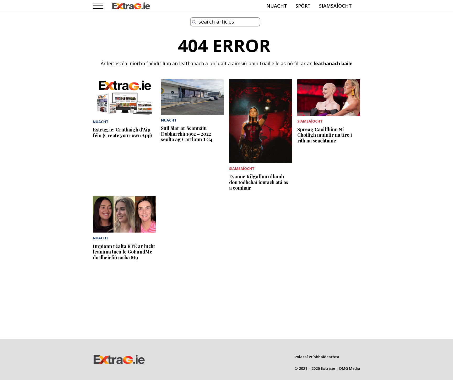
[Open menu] (98, 6)
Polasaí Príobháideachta (317, 356)
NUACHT (276, 6)
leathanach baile (333, 63)
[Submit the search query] (194, 22)
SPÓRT (303, 6)
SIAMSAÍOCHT (335, 6)
